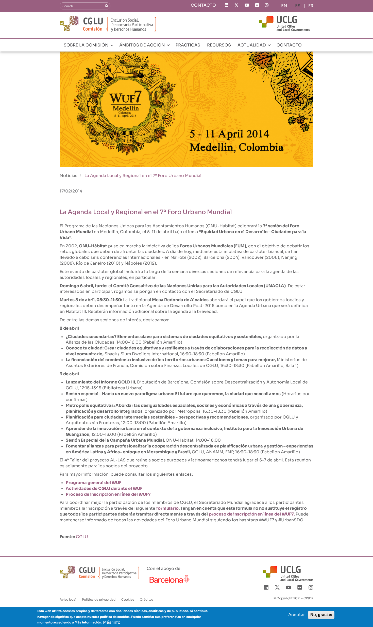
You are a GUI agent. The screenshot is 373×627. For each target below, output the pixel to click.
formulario (167, 508)
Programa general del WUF (93, 482)
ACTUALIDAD (252, 45)
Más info (112, 622)
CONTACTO (203, 5)
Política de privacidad (98, 599)
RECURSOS (219, 45)
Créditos (146, 599)
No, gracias (321, 615)
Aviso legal (68, 599)
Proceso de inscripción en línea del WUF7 (108, 494)
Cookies (127, 599)
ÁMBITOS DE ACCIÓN (142, 45)
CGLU (82, 536)
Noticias (68, 175)
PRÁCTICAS (188, 45)
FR (310, 5)
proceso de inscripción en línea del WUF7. (252, 514)
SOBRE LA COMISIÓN (87, 45)
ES (297, 5)
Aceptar (296, 614)
